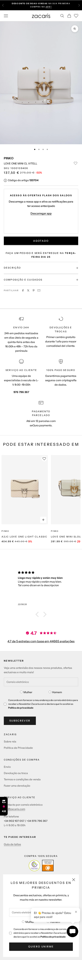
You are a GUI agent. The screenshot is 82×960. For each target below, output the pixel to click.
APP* (49, 7)
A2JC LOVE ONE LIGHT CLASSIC (24, 536)
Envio (7, 767)
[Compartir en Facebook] (22, 290)
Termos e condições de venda (22, 779)
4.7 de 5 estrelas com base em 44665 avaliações (41, 641)
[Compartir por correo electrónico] (38, 290)
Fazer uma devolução (17, 785)
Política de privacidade (53, 936)
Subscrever (19, 720)
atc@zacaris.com (14, 809)
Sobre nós (10, 741)
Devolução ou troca (16, 773)
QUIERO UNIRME (41, 946)
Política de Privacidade (18, 748)
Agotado (41, 240)
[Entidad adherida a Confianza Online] (41, 865)
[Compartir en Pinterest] (33, 290)
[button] (38, 614)
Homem (55, 922)
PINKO (9, 158)
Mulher (29, 922)
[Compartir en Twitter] (28, 290)
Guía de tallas (12, 844)
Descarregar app (41, 213)
